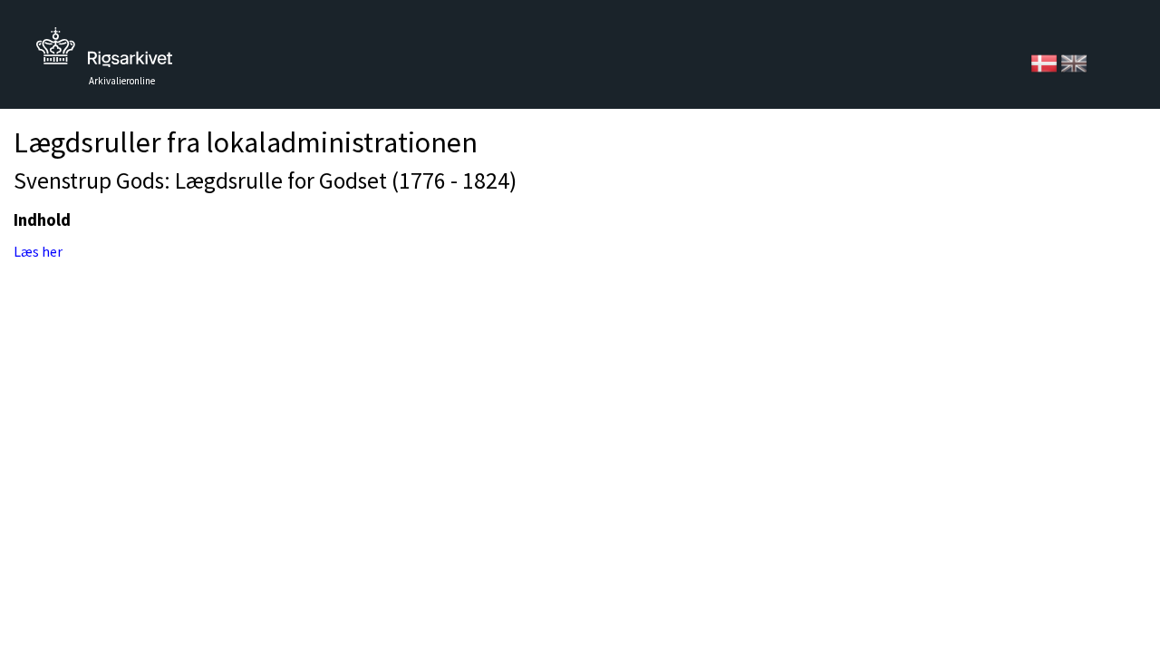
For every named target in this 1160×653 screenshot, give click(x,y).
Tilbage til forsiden (104, 52)
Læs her (38, 251)
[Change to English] (1074, 62)
